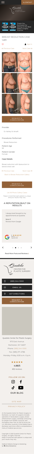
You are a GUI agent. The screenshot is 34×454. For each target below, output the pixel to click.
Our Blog (17, 393)
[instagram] (13, 383)
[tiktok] (13, 389)
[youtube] (20, 389)
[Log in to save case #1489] (3, 44)
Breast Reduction (10, 142)
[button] (8, 48)
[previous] (3, 247)
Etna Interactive (11, 446)
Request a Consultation (17, 119)
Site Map (16, 401)
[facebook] (21, 383)
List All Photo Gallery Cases (17, 192)
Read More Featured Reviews (16, 253)
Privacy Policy (16, 406)
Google (17, 236)
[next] (30, 247)
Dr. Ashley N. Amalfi (11, 131)
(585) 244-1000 (20, 348)
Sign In (29, 44)
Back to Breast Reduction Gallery (17, 174)
